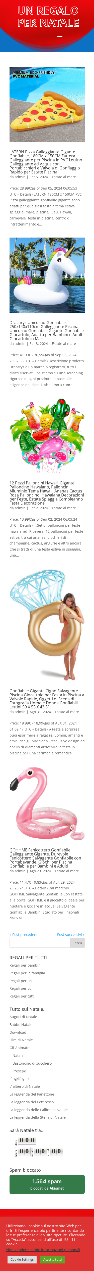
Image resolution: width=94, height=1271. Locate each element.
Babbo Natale (21, 1024)
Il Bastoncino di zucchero (31, 1063)
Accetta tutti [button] (52, 1259)
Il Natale (17, 1055)
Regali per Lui (21, 988)
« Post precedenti (24, 934)
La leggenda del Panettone (32, 1094)
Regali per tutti (22, 996)
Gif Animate (19, 1047)
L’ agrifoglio (19, 1078)
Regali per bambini (26, 965)
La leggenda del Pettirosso (32, 1102)
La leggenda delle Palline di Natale (39, 1109)
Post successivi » (71, 934)
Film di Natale (21, 1039)
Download (18, 1032)
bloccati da (53, 1186)
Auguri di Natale (23, 1016)
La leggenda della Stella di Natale (38, 1117)
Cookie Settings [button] (22, 1259)
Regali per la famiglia (27, 973)
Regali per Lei (21, 980)
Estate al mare (64, 176)
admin (20, 176)
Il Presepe (18, 1071)
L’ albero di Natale (25, 1086)
